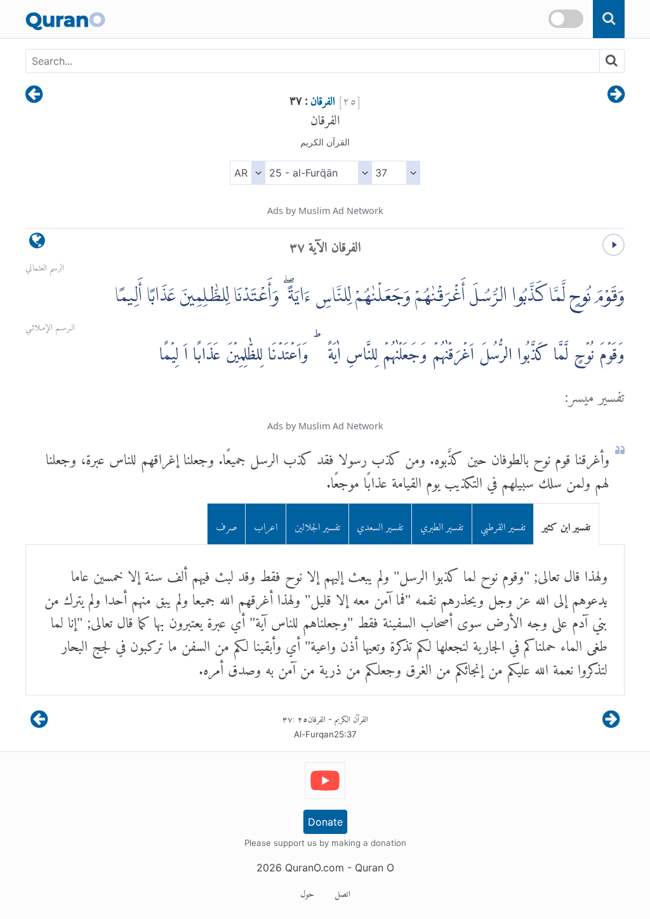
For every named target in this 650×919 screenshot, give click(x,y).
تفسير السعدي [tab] (380, 524)
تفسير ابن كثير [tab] (566, 524)
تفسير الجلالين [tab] (317, 524)
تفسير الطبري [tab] (441, 524)
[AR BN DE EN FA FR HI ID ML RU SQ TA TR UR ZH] (247, 173)
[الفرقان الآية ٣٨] (34, 95)
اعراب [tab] (265, 524)
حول (307, 891)
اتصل (342, 891)
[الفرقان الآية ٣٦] (616, 95)
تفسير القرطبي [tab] (503, 524)
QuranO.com (314, 867)
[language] (37, 243)
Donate (325, 821)
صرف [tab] (226, 524)
